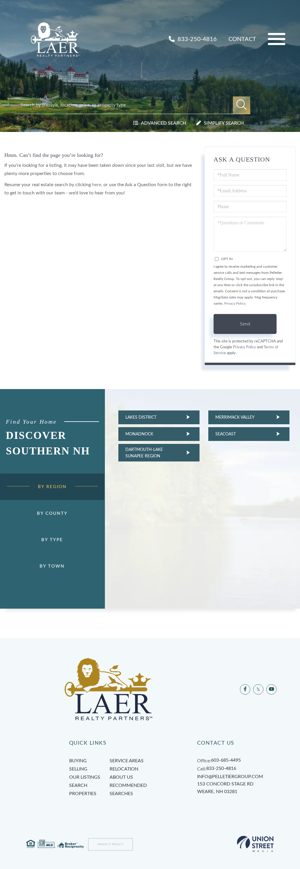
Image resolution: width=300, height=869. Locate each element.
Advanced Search (163, 123)
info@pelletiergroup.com (230, 776)
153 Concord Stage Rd (225, 788)
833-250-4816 (196, 39)
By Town (52, 566)
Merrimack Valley (235, 417)
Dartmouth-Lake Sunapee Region (144, 453)
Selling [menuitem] (78, 769)
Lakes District (140, 417)
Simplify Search (224, 123)
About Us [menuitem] (121, 777)
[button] (241, 105)
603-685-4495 (226, 760)
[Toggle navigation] (276, 39)
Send (245, 324)
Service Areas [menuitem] (127, 760)
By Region (52, 487)
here (96, 184)
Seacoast (225, 434)
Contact (242, 39)
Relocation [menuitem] (124, 769)
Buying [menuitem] (78, 760)
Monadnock (139, 434)
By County (52, 513)
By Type (52, 540)
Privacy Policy (235, 303)
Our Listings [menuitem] (84, 777)
